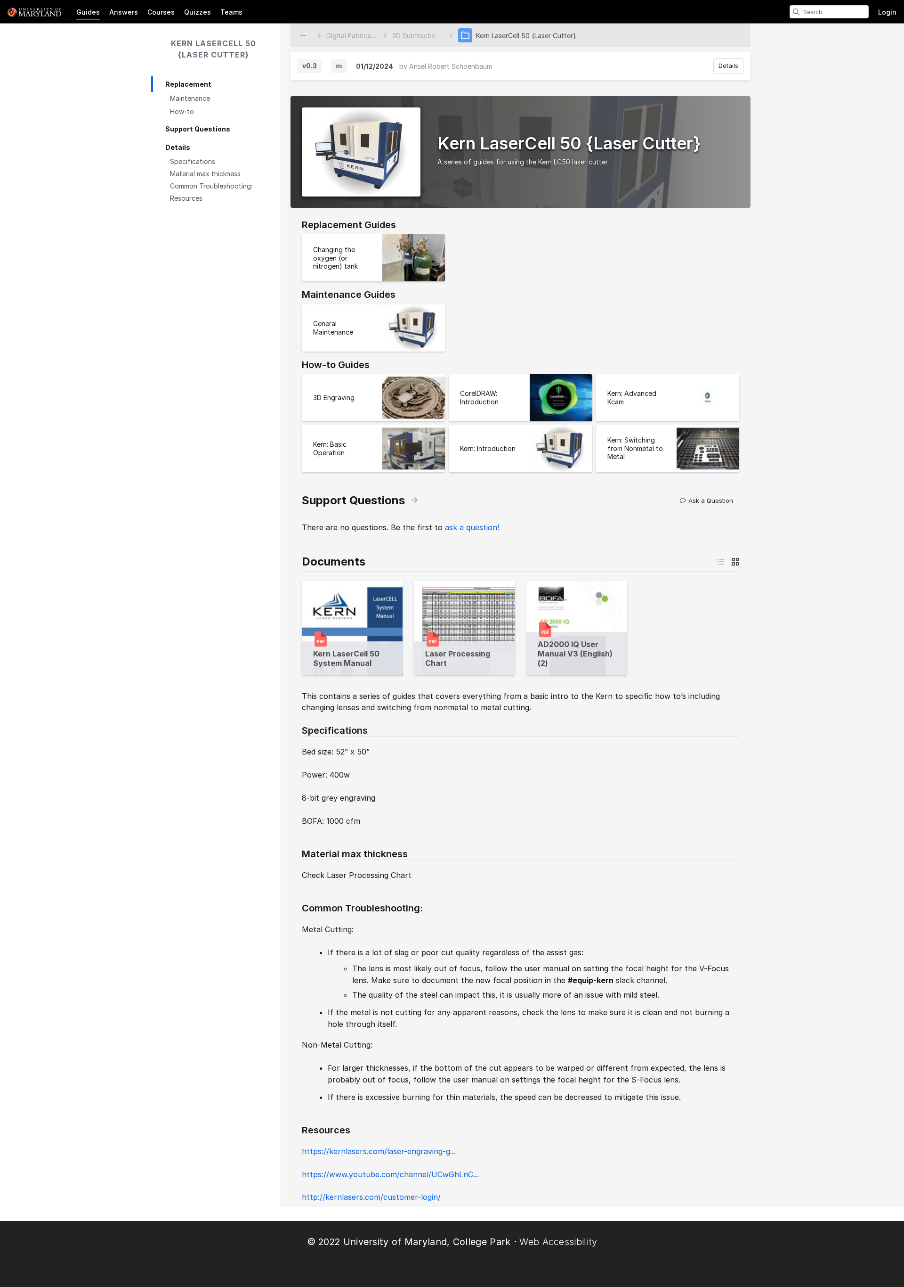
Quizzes (197, 12)
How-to (182, 111)
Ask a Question (710, 500)
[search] (796, 12)
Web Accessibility (558, 1241)
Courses (161, 12)
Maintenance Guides (349, 294)
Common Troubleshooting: (211, 186)
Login (887, 12)
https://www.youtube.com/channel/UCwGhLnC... (390, 1174)
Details (177, 147)
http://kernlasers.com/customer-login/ (371, 1197)
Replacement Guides (349, 224)
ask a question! (472, 527)
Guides (88, 12)
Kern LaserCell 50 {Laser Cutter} (213, 49)
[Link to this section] (297, 731)
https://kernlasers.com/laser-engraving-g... (379, 1151)
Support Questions (197, 129)
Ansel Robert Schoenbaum (450, 66)
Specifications (192, 161)
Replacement (188, 84)
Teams (231, 12)
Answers (123, 12)
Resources (186, 198)
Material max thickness (205, 174)
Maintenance (190, 98)
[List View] (720, 561)
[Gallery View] (735, 561)
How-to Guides (336, 364)
